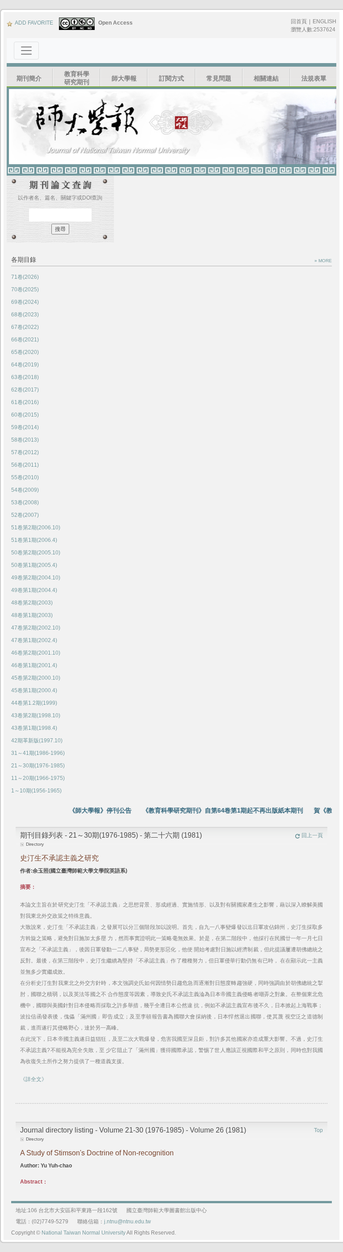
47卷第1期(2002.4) (34, 640)
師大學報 (124, 78)
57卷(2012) (25, 452)
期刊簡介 (29, 78)
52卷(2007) (25, 515)
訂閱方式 (171, 78)
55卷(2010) (25, 477)
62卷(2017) (25, 390)
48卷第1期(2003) (32, 615)
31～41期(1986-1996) (38, 753)
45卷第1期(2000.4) (34, 690)
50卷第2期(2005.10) (35, 552)
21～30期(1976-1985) (38, 765)
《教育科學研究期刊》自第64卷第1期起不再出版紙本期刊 (210, 810)
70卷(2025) (25, 289)
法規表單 (313, 78)
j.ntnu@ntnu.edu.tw (127, 1221)
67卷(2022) (25, 327)
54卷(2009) (25, 490)
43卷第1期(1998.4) (34, 728)
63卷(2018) (25, 377)
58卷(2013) (25, 440)
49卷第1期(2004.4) (34, 590)
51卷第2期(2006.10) (35, 527)
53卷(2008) (25, 502)
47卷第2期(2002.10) (35, 628)
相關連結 (266, 78)
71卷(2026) (25, 277)
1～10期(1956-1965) (36, 791)
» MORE (323, 260)
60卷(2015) (25, 415)
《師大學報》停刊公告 (88, 810)
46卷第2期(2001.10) (35, 653)
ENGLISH (324, 21)
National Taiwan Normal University (83, 1233)
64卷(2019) (25, 365)
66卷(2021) (25, 339)
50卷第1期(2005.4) (34, 565)
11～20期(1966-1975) (38, 778)
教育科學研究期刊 (76, 77)
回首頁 (299, 21)
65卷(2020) (25, 352)
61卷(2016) (25, 402)
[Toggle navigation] (26, 51)
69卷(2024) (25, 302)
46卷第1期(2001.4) (34, 665)
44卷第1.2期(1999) (34, 703)
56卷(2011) (25, 465)
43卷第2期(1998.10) (35, 715)
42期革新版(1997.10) (37, 740)
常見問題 (218, 78)
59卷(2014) (25, 427)
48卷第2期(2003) (32, 603)
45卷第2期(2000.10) (35, 678)
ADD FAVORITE (34, 23)
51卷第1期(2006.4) (34, 540)
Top (318, 1130)
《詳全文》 (33, 1079)
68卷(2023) (25, 314)
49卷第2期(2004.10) (35, 578)
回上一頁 (312, 835)
